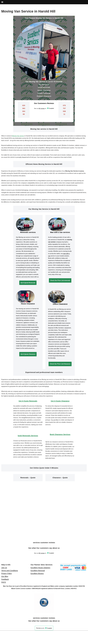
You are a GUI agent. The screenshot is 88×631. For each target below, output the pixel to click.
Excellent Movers (37, 573)
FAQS (3, 582)
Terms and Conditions (9, 570)
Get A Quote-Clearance (28, 354)
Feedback (5, 579)
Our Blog (4, 576)
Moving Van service (18, 136)
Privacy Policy (6, 573)
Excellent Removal (38, 570)
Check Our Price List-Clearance (60, 364)
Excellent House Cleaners (40, 568)
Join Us (4, 568)
